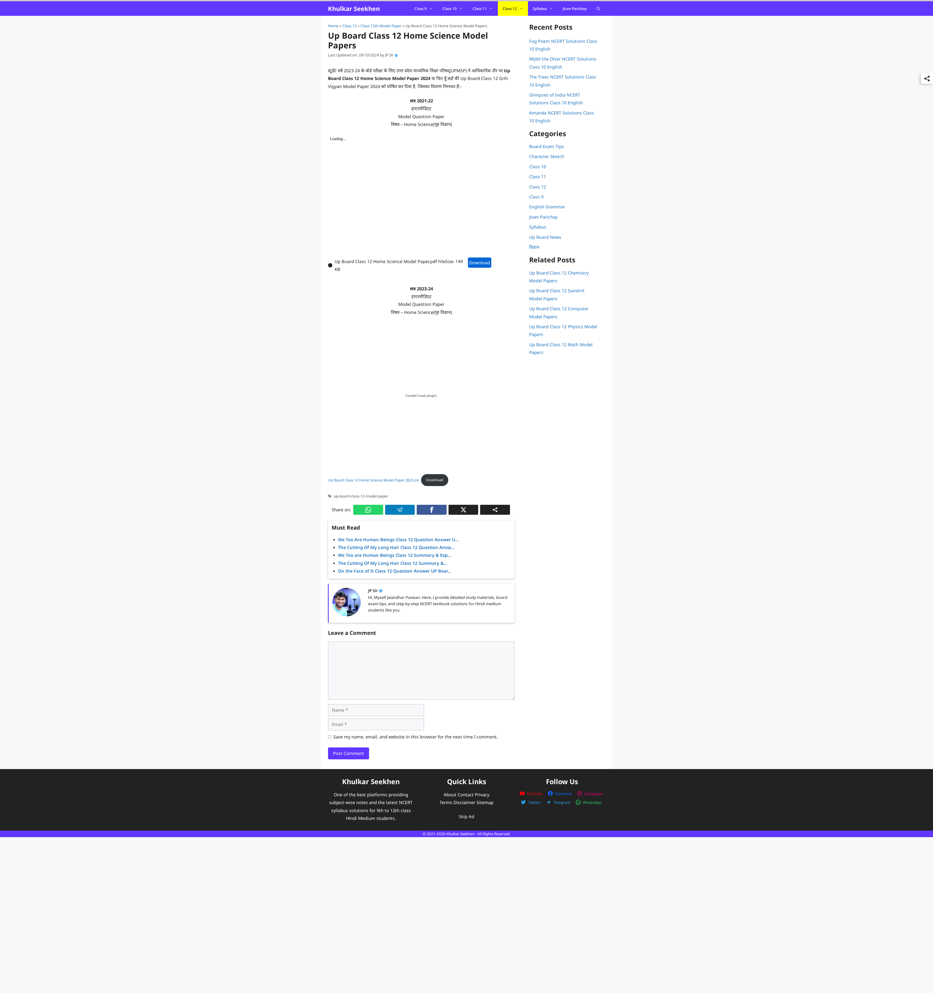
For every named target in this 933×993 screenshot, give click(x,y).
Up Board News (545, 237)
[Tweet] (463, 510)
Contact (466, 794)
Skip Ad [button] (466, 816)
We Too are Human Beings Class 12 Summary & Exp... (394, 555)
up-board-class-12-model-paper (361, 496)
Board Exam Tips (546, 146)
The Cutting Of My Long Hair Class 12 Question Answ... (396, 547)
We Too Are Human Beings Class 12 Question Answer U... (398, 539)
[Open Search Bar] (598, 8)
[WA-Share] (368, 510)
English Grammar (547, 207)
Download (479, 263)
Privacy (482, 794)
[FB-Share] (432, 510)
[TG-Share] (400, 510)
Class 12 (510, 8)
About (450, 794)
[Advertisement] (466, 893)
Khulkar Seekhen (354, 8)
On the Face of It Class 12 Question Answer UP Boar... (394, 571)
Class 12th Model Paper (381, 25)
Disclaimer (464, 802)
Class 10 (449, 8)
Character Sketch (546, 156)
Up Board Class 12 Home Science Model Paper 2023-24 (373, 480)
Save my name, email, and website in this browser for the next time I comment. (415, 737)
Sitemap (484, 802)
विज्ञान (534, 247)
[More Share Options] (495, 510)
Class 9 (421, 8)
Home (333, 25)
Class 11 (480, 8)
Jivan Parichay (575, 8)
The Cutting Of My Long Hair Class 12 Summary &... (392, 563)
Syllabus (540, 8)
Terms (446, 802)
